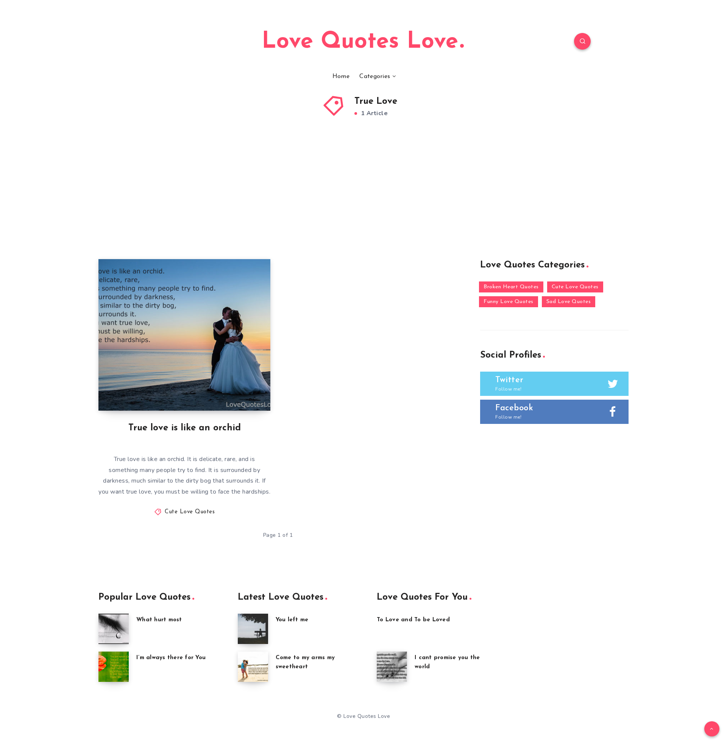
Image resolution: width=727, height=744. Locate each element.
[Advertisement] (363, 202)
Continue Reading (235, 388)
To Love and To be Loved (413, 620)
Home (340, 76)
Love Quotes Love (360, 42)
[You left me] (253, 629)
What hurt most (159, 620)
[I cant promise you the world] (392, 667)
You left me (292, 620)
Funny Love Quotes (509, 302)
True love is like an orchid (184, 428)
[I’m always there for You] (113, 667)
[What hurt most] (113, 629)
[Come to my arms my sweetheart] (253, 667)
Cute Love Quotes (190, 512)
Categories (374, 76)
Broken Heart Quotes (511, 287)
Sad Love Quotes (568, 302)
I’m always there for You (171, 658)
